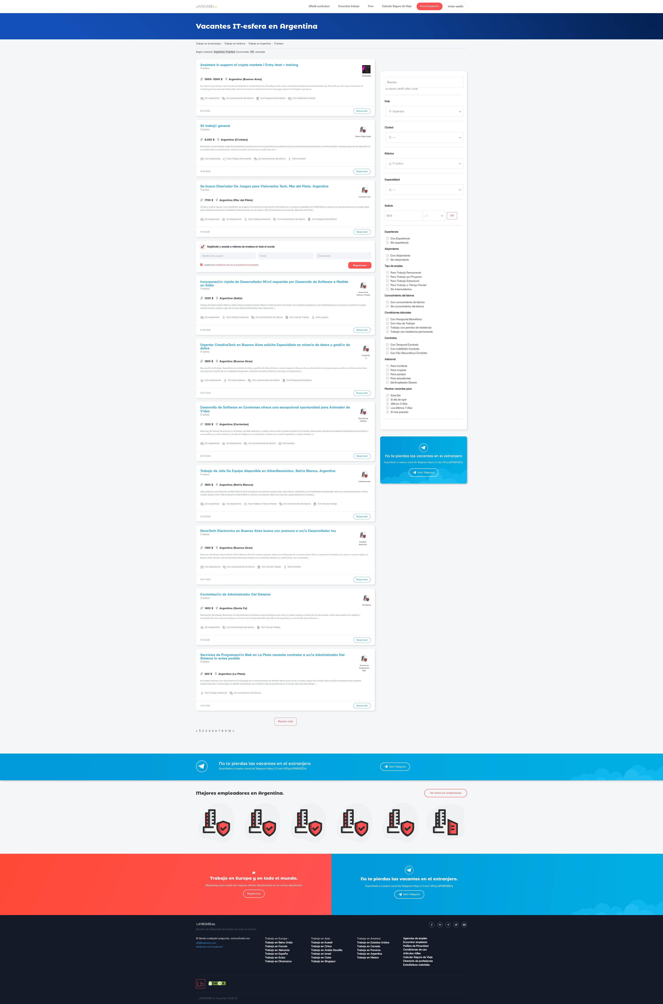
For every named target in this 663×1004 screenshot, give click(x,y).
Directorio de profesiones (418, 961)
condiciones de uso (224, 265)
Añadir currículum (319, 6)
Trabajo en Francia (276, 946)
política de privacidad (248, 265)
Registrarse (360, 265)
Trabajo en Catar (321, 957)
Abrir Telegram (425, 472)
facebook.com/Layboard (209, 947)
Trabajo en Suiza (275, 957)
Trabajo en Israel (321, 954)
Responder (362, 111)
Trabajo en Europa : (277, 938)
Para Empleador (429, 6)
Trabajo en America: (369, 938)
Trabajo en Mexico (368, 957)
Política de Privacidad (416, 946)
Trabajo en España (276, 954)
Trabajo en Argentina (369, 954)
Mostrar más (285, 721)
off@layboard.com (206, 943)
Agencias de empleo (415, 938)
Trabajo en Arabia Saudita (326, 950)
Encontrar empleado (415, 942)
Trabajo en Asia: (320, 938)
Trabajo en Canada (368, 946)
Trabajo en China (321, 946)
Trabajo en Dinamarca (278, 961)
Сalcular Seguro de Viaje (396, 6)
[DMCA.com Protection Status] (217, 984)
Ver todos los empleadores (446, 793)
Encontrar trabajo (348, 6)
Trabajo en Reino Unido (279, 942)
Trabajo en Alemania (277, 950)
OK (452, 215)
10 (229, 731)
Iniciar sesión (455, 6)
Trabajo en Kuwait (321, 942)
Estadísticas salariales (416, 965)
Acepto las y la (231, 265)
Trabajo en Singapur (323, 961)
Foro (370, 6)
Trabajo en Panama (369, 950)
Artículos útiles (412, 953)
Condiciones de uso (415, 949)
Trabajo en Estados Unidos (373, 942)
